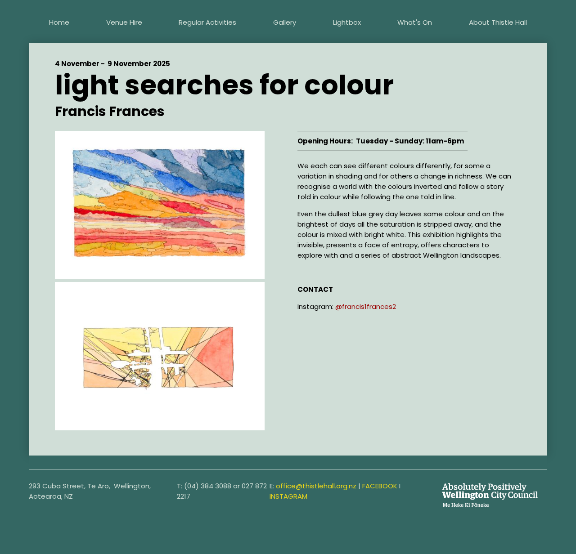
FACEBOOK (379, 486)
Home (59, 22)
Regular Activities (207, 22)
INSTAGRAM (288, 496)
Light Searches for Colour (224, 85)
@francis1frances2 (365, 306)
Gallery (284, 22)
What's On (414, 22)
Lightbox (347, 22)
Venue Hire (124, 22)
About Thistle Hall (498, 22)
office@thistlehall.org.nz (316, 486)
